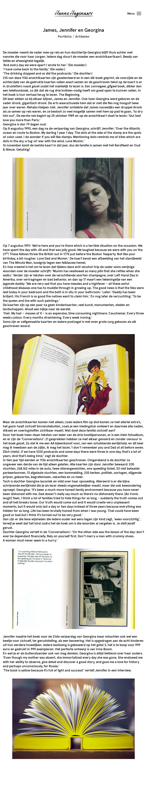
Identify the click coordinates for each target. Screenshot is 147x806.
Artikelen (82, 36)
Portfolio (65, 36)
